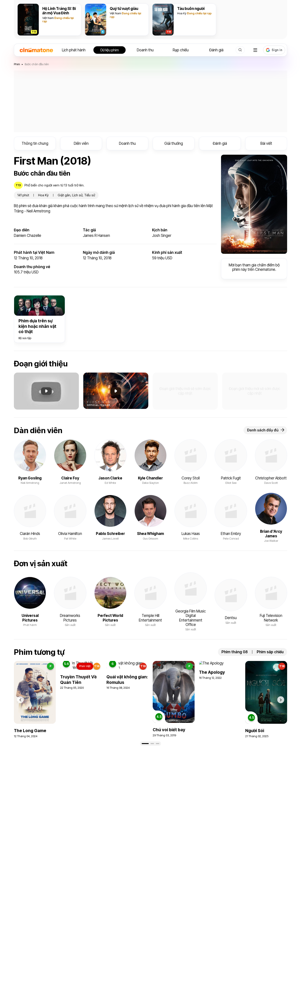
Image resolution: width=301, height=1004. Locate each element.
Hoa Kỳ (181, 13)
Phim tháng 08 (234, 652)
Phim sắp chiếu (270, 652)
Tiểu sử (89, 195)
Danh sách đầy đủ (263, 430)
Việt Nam (48, 18)
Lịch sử (77, 195)
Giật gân (64, 195)
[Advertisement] (150, 101)
